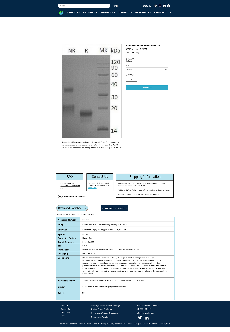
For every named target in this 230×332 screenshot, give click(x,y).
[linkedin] (146, 317)
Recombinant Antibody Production (104, 313)
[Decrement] (127, 79)
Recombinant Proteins (100, 317)
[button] (116, 6)
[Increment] (135, 79)
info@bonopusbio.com (145, 313)
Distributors (65, 312)
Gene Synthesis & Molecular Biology (105, 306)
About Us (64, 306)
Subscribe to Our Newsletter (148, 306)
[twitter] (140, 317)
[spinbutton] (131, 79)
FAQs (63, 316)
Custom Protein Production (101, 309)
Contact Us (65, 309)
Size (128, 65)
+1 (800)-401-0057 (144, 309)
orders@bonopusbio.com (101, 185)
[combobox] (147, 70)
